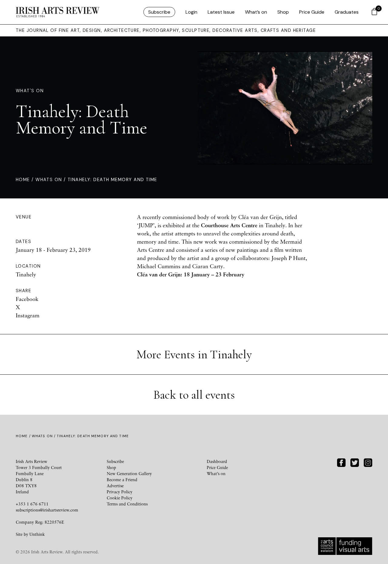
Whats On (48, 179)
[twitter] (354, 461)
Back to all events (194, 394)
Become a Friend (122, 479)
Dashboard (217, 461)
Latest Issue (221, 12)
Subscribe (159, 12)
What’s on (256, 12)
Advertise (115, 485)
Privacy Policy (119, 491)
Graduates (347, 12)
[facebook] (341, 461)
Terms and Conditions (127, 503)
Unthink (37, 534)
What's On (30, 90)
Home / (25, 179)
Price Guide (311, 12)
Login (191, 12)
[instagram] (368, 461)
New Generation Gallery (129, 473)
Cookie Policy (119, 497)
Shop (283, 12)
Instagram (27, 315)
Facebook (27, 299)
